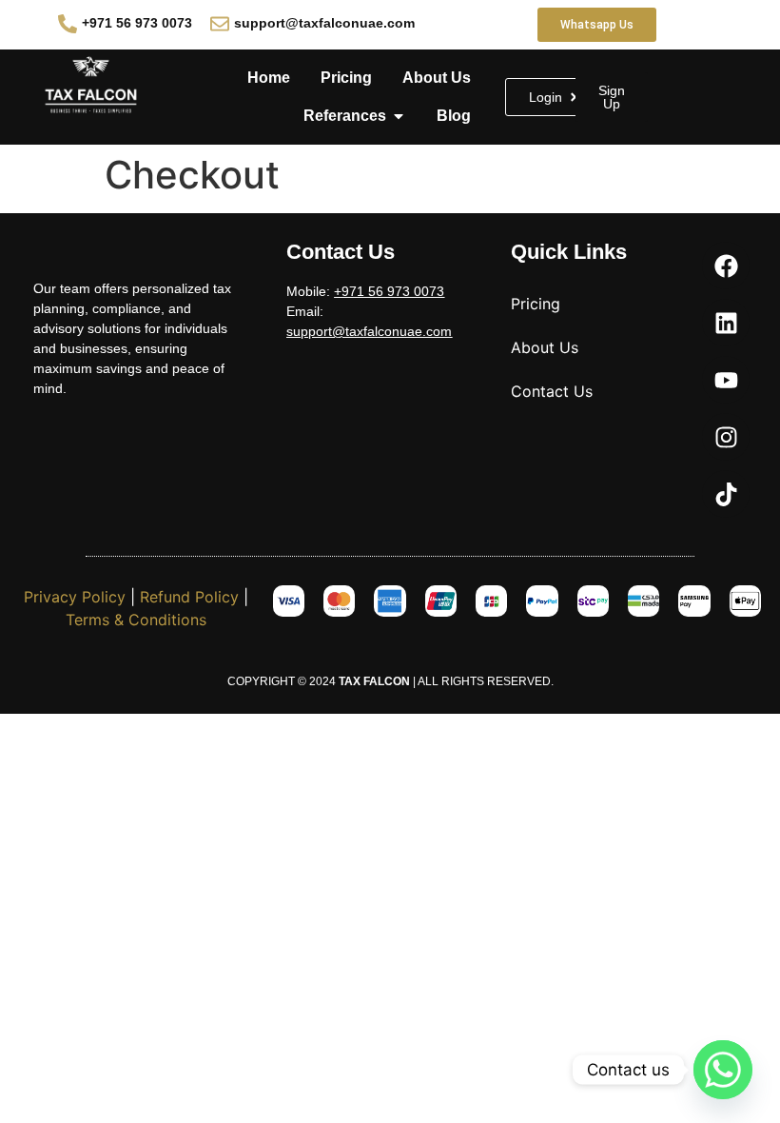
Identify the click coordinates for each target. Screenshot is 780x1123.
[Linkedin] (726, 322)
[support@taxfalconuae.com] (219, 23)
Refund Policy (189, 596)
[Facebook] (726, 265)
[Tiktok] (726, 494)
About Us (544, 347)
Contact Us (552, 391)
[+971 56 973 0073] (67, 23)
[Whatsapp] (722, 1069)
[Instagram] (726, 437)
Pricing (535, 303)
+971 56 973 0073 (137, 22)
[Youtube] (726, 380)
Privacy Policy (75, 596)
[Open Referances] (398, 116)
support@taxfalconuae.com (324, 22)
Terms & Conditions (136, 619)
